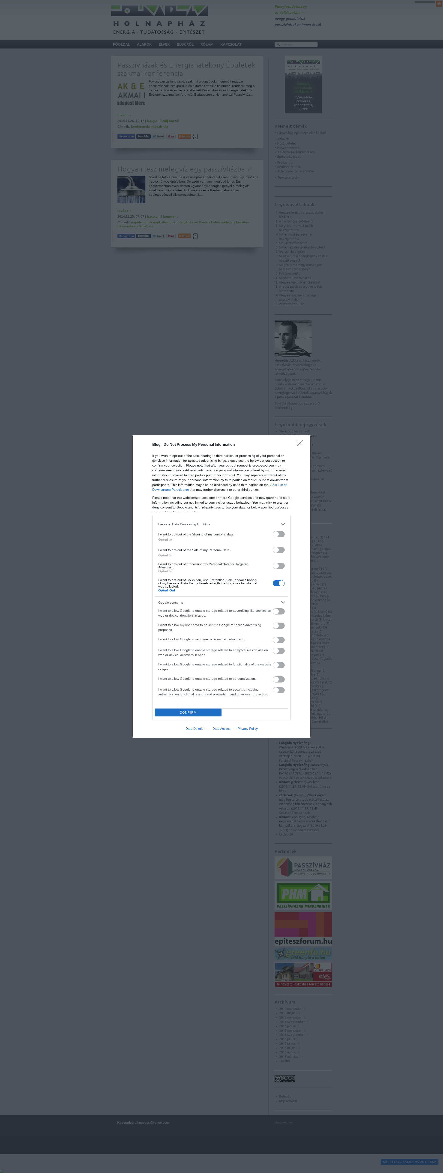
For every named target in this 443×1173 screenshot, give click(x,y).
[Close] (301, 444)
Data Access (221, 728)
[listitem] (221, 524)
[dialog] (221, 586)
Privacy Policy (248, 728)
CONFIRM (188, 712)
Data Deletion (195, 728)
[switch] (279, 534)
